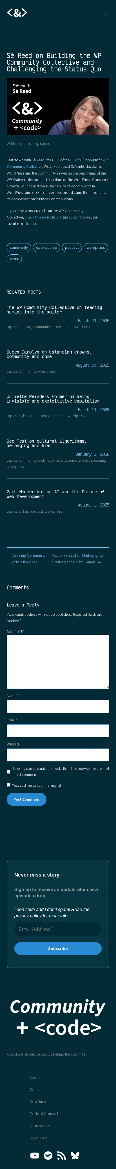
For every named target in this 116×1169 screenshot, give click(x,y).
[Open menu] (105, 16)
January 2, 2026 (92, 454)
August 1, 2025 (93, 505)
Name (12, 696)
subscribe (76, 217)
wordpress (96, 247)
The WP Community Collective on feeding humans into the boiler (54, 310)
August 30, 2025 (92, 365)
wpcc (14, 259)
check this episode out (43, 217)
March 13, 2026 (93, 409)
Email (12, 720)
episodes (42, 144)
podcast (72, 247)
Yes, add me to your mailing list (36, 785)
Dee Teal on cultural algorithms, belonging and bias (47, 443)
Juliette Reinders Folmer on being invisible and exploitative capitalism (53, 399)
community (19, 247)
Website (13, 744)
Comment (15, 631)
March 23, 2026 (93, 320)
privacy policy (28, 915)
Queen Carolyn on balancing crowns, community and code (49, 354)
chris (27, 144)
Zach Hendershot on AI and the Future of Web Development (55, 494)
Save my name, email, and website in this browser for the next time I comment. (60, 772)
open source (46, 247)
